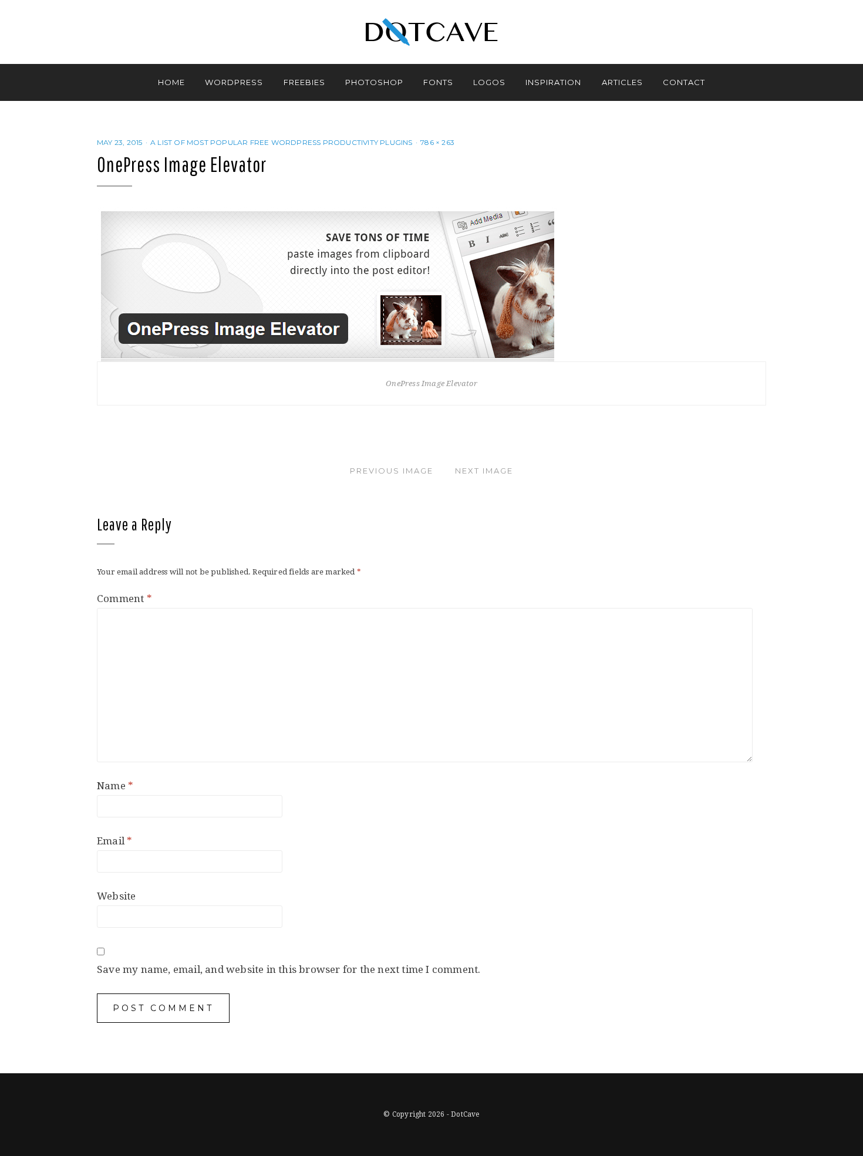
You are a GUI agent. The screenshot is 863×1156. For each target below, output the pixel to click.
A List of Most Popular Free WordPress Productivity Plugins (281, 142)
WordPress (234, 82)
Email (114, 841)
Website (116, 896)
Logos (489, 82)
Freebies (304, 82)
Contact (684, 82)
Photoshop (374, 82)
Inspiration (553, 82)
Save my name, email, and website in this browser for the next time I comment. (288, 969)
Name (115, 786)
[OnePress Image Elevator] (327, 283)
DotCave (465, 1114)
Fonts (438, 82)
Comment (124, 598)
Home (171, 82)
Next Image (484, 470)
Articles (622, 82)
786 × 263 (437, 142)
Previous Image (391, 470)
